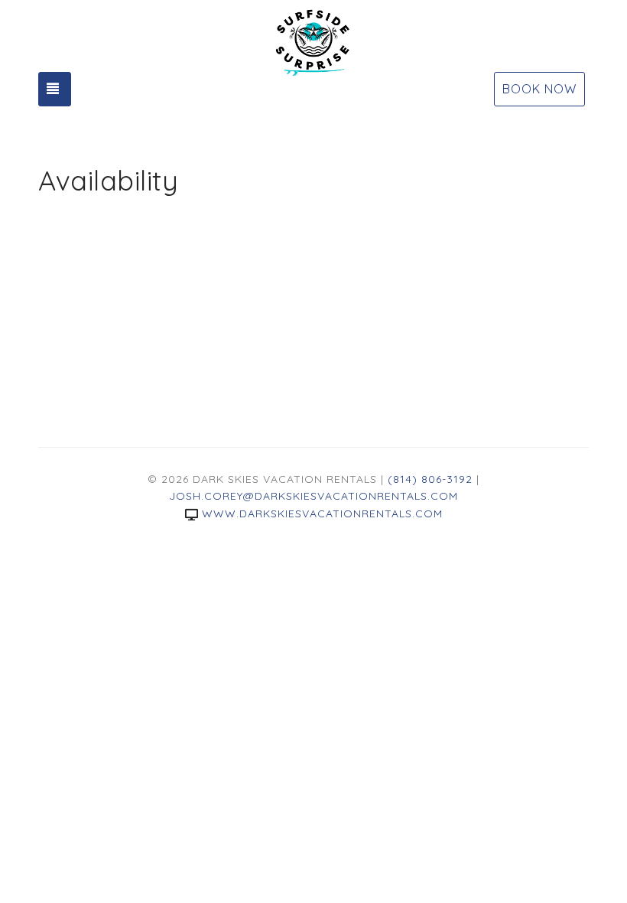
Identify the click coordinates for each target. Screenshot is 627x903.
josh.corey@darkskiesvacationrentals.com (313, 496)
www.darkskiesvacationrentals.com (322, 513)
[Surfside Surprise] (313, 42)
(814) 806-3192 (430, 479)
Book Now (539, 88)
